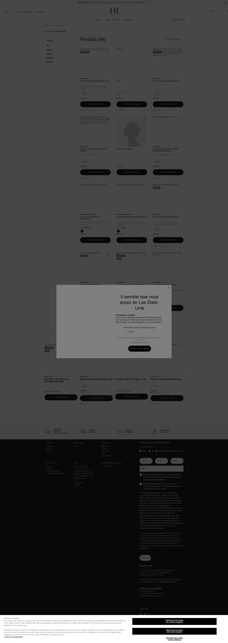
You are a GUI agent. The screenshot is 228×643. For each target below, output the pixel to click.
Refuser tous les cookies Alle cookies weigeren (174, 631)
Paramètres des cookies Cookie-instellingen (174, 639)
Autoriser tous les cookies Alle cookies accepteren (174, 621)
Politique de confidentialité (13, 637)
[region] (114, 629)
